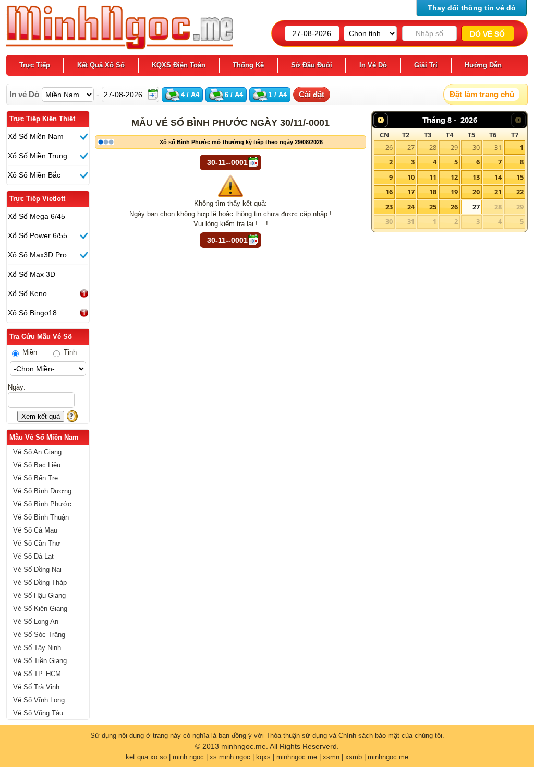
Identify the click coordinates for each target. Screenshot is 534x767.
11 (432, 177)
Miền (28, 352)
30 (476, 147)
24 (411, 206)
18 (432, 191)
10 (411, 177)
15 (520, 177)
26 (389, 147)
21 (498, 191)
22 (520, 191)
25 (432, 206)
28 (432, 147)
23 (389, 206)
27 (411, 147)
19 (454, 191)
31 (498, 147)
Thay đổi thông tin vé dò (472, 8)
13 (476, 177)
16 (389, 191)
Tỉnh (69, 352)
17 (411, 191)
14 (498, 177)
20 (476, 191)
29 (454, 147)
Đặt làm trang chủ (482, 94)
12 (454, 177)
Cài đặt (311, 94)
